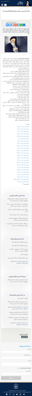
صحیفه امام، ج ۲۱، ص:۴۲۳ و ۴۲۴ (21, 179)
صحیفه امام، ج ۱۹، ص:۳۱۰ (23, 167)
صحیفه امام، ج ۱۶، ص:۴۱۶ (23, 143)
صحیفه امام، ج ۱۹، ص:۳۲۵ (23, 170)
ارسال (11, 378)
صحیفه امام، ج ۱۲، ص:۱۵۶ (23, 126)
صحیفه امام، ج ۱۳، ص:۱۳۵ (23, 134)
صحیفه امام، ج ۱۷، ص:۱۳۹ (23, 182)
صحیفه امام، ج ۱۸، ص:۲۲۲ (23, 160)
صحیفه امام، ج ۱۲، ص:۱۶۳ (23, 129)
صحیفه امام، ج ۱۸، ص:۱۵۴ (23, 155)
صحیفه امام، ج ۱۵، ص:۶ (23, 138)
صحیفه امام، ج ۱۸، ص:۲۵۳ (23, 162)
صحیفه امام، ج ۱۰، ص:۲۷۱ (23, 172)
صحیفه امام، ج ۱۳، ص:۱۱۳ (23, 131)
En (7, 1)
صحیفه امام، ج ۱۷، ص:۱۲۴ (23, 148)
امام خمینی (24, 337)
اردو (2, 1)
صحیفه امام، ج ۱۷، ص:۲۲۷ (23, 177)
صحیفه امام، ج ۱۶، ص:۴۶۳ (23, 146)
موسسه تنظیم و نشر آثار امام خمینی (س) (17, 392)
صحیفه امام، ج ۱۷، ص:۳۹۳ (23, 153)
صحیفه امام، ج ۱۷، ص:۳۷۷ (23, 150)
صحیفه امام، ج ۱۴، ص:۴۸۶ (23, 136)
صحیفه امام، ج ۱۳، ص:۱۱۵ (23, 174)
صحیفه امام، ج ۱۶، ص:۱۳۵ (23, 141)
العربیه (4, 1)
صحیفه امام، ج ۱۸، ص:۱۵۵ (23, 158)
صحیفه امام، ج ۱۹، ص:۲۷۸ (23, 165)
